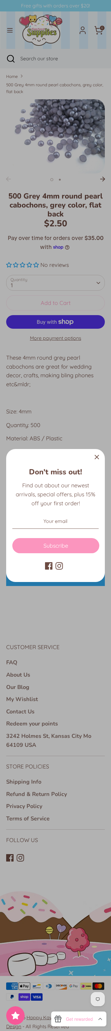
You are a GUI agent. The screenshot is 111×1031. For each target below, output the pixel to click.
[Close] (97, 457)
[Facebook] (48, 566)
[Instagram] (59, 566)
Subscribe (55, 545)
